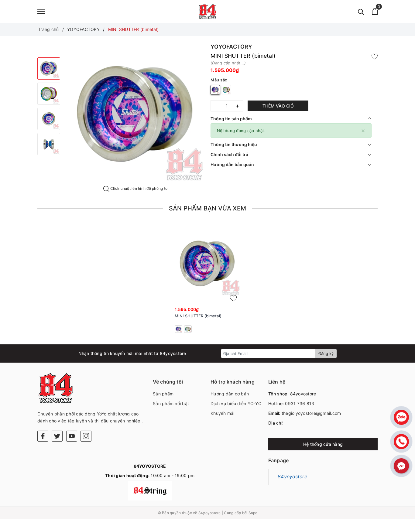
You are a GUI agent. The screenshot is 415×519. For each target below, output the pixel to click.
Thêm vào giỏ (278, 105)
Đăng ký (326, 353)
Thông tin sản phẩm (231, 118)
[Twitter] (57, 436)
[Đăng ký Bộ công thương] (149, 490)
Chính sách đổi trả (229, 154)
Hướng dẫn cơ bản (230, 393)
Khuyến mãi (223, 413)
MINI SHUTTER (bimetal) (198, 315)
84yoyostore (292, 477)
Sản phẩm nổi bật (171, 403)
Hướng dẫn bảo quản (232, 164)
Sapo (253, 512)
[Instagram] (86, 436)
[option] (135, 114)
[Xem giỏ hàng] (375, 11)
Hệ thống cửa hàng (323, 444)
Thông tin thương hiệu (234, 144)
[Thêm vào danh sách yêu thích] (233, 298)
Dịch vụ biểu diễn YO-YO (236, 403)
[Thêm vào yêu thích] (375, 56)
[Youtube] (71, 436)
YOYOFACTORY (231, 46)
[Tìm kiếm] (361, 11)
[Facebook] (42, 436)
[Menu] (41, 11)
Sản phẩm (163, 393)
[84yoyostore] (207, 11)
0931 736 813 (299, 403)
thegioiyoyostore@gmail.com (311, 413)
